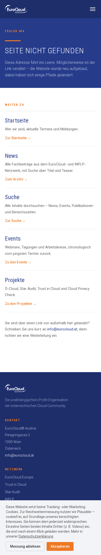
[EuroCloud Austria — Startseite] (16, 9)
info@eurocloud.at (62, 329)
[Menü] (92, 9)
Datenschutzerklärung (36, 536)
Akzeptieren (60, 546)
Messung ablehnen (25, 546)
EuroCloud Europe (19, 477)
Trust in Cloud (15, 485)
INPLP (9, 499)
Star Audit (12, 492)
